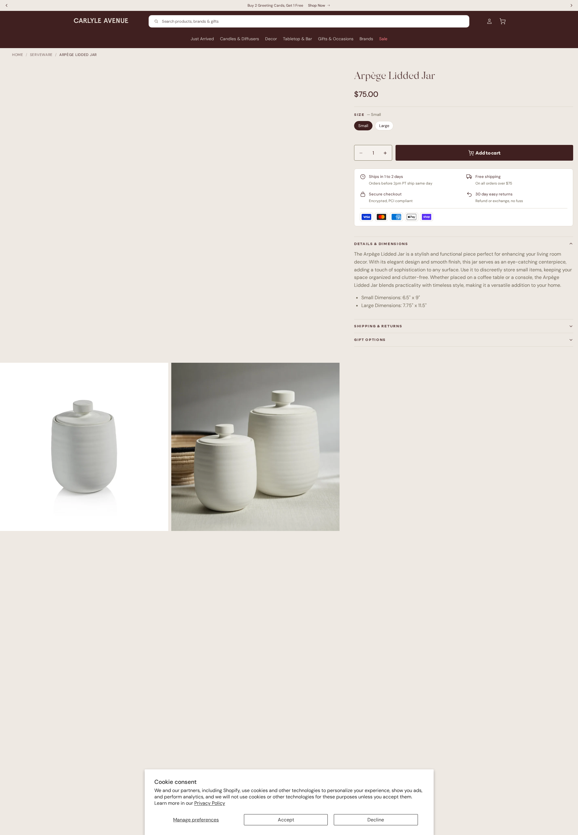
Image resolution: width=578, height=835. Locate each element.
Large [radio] (384, 125)
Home (17, 55)
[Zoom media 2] (255, 447)
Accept (286, 820)
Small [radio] (363, 125)
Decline (375, 820)
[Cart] (502, 21)
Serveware (41, 55)
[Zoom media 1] (84, 447)
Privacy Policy (209, 803)
